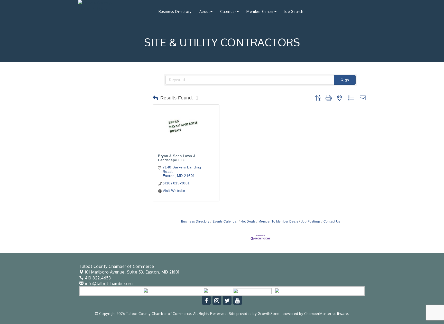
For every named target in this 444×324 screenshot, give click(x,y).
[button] (155, 98)
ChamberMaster (318, 313)
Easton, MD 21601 (132, 272)
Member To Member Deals (278, 221)
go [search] (347, 80)
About (204, 11)
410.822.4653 (97, 277)
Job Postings (311, 221)
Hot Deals (248, 221)
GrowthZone (269, 313)
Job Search (293, 11)
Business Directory (175, 11)
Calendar (228, 11)
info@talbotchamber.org (108, 283)
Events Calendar (225, 221)
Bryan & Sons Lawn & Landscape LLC (177, 158)
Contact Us (331, 221)
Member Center (260, 11)
